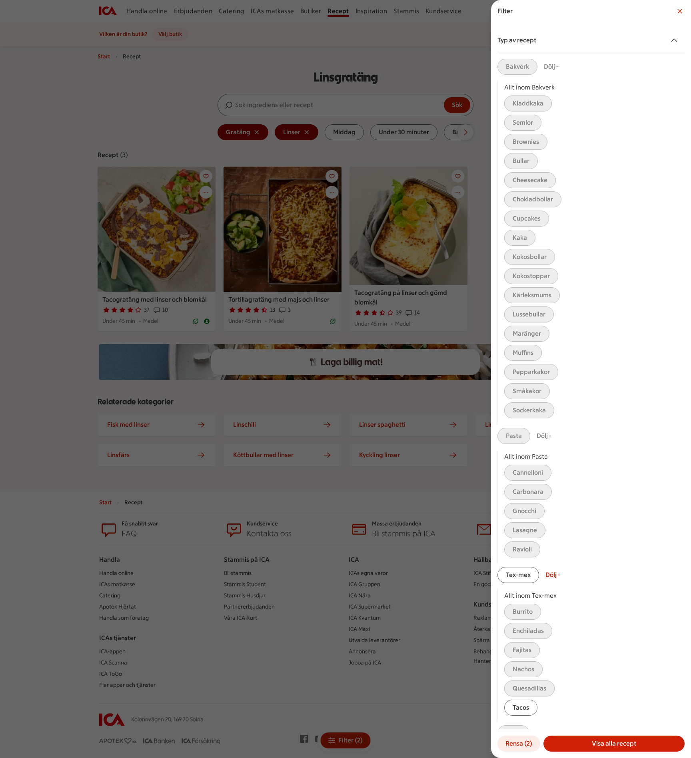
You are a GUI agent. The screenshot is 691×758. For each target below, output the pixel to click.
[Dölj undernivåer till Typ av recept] (676, 40)
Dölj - (551, 66)
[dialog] (591, 379)
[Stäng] (680, 11)
